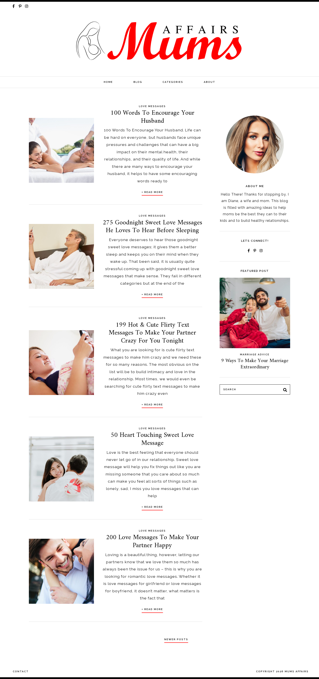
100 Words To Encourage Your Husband (152, 117)
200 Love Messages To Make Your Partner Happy (152, 541)
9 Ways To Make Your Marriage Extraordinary (254, 364)
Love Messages (152, 106)
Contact (21, 671)
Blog (137, 81)
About (209, 81)
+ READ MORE (152, 192)
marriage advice (255, 354)
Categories (173, 81)
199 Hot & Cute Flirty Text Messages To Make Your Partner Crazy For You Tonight (152, 333)
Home (108, 81)
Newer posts (176, 639)
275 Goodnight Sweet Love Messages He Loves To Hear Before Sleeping (152, 226)
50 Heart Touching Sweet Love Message (152, 439)
